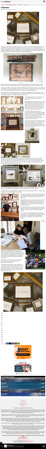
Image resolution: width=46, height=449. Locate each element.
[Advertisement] (23, 352)
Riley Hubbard (13, 9)
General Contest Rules (23, 404)
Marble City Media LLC (23, 437)
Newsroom (23, 400)
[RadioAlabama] (5, 1)
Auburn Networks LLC (23, 438)
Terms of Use (23, 401)
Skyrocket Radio (26, 440)
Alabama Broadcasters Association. (27, 441)
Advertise (23, 405)
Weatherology (29, 442)
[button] (44, 1)
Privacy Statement (23, 403)
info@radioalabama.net (21, 433)
